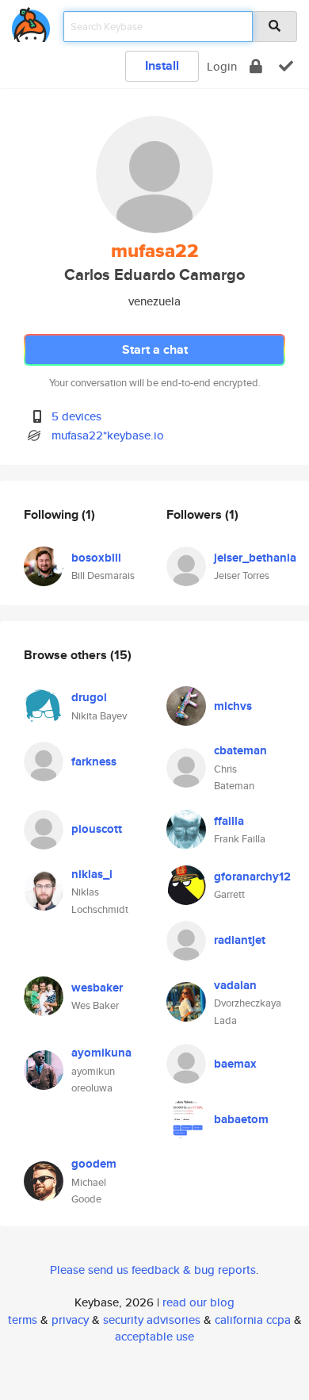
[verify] (286, 66)
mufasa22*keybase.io (108, 435)
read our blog (198, 1302)
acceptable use (154, 1336)
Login (222, 66)
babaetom (241, 1119)
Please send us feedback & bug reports (153, 1269)
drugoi (89, 697)
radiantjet (239, 940)
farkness (93, 761)
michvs (233, 706)
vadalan (235, 985)
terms (22, 1319)
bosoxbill (96, 557)
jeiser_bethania (255, 557)
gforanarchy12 (252, 876)
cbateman (240, 750)
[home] (31, 22)
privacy (70, 1319)
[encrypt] (256, 66)
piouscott (96, 829)
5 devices (76, 416)
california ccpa (253, 1319)
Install (162, 65)
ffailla (229, 821)
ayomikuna (101, 1052)
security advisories (151, 1319)
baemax (235, 1063)
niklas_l (92, 874)
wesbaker (97, 987)
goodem (93, 1163)
